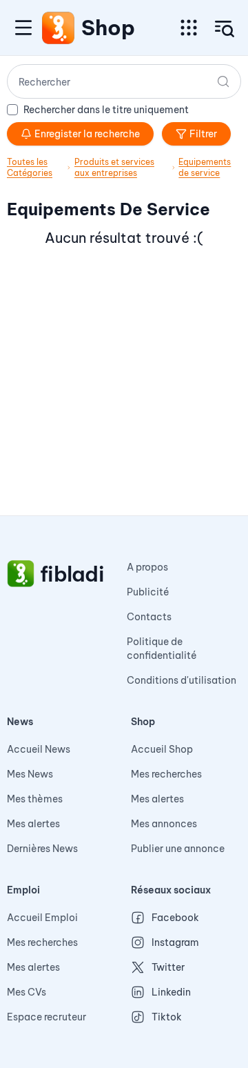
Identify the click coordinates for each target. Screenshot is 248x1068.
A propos (147, 567)
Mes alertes (33, 824)
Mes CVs (26, 992)
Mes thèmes (35, 799)
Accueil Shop (162, 749)
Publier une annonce (178, 848)
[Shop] (58, 27)
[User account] (224, 29)
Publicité (148, 592)
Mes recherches (166, 774)
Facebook (175, 917)
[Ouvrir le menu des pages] (189, 27)
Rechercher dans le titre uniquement (106, 109)
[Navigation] (23, 27)
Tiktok (167, 1017)
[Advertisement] (124, 391)
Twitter (168, 967)
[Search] (223, 81)
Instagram (175, 942)
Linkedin (171, 992)
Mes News (30, 774)
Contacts (149, 617)
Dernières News (42, 848)
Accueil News (38, 749)
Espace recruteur (46, 1017)
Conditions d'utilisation (181, 680)
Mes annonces (164, 824)
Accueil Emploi (42, 917)
